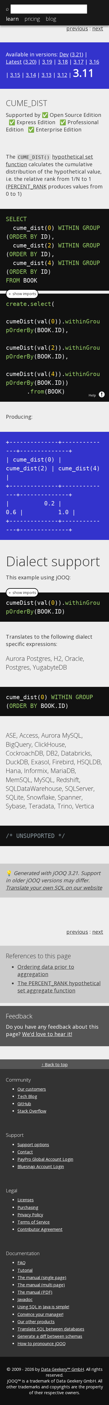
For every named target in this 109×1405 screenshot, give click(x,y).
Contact (25, 1152)
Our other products (36, 1321)
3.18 (63, 61)
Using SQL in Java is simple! (43, 1306)
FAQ (21, 1262)
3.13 (46, 74)
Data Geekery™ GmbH (62, 1369)
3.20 (30, 61)
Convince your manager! (40, 1314)
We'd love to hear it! (47, 1033)
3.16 (94, 61)
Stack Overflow (31, 1111)
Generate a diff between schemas (49, 1336)
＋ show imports (22, 293)
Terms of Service (33, 1222)
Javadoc (25, 1299)
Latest (14, 61)
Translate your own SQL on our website (54, 887)
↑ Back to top (55, 1064)
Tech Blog (27, 1096)
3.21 (77, 54)
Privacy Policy (30, 1214)
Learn (12, 18)
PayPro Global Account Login (45, 1159)
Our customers (31, 1089)
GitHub (24, 1103)
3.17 (78, 61)
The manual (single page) (41, 1277)
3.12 (62, 74)
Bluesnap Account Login (40, 1166)
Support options (33, 1144)
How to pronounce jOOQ (41, 1343)
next (97, 28)
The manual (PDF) (34, 1292)
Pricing (32, 18)
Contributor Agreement (39, 1229)
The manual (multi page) (41, 1285)
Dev (64, 54)
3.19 (47, 61)
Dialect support (53, 561)
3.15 (15, 74)
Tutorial (25, 1270)
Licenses (25, 1200)
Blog (51, 18)
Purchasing (27, 1207)
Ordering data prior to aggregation (45, 970)
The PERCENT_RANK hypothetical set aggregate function (59, 987)
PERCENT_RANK (27, 186)
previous (77, 28)
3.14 (31, 74)
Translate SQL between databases (50, 1329)
